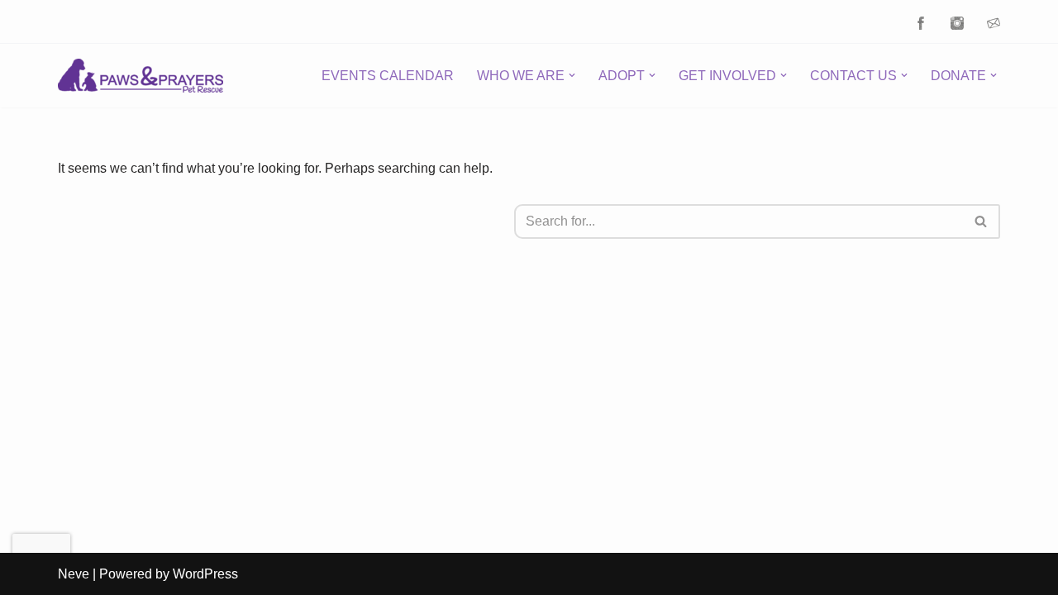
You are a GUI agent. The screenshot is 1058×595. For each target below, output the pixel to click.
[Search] (981, 221)
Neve (73, 574)
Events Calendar (388, 76)
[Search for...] (286, 221)
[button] (572, 75)
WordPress (205, 574)
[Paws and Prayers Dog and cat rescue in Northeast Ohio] (140, 76)
